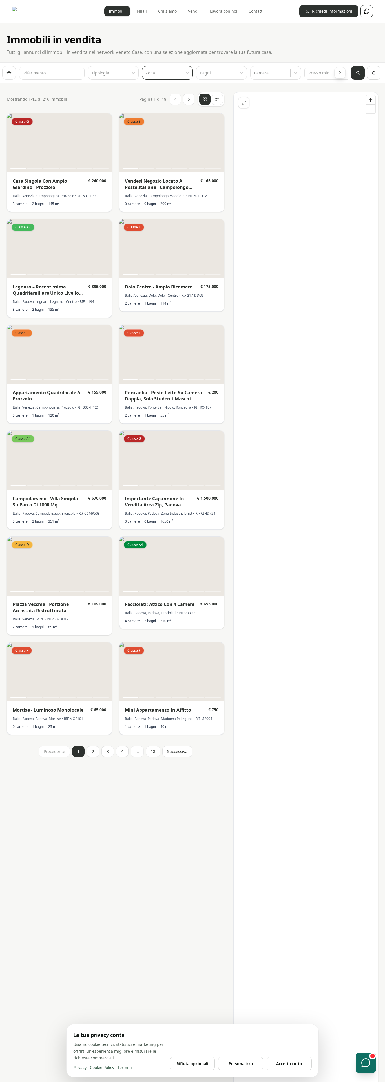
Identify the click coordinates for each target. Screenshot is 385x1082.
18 (153, 751)
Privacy (80, 1067)
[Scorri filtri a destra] (340, 72)
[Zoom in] (370, 99)
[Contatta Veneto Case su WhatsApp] (366, 11)
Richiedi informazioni (332, 11)
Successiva (177, 751)
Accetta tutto (289, 1063)
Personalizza (241, 1063)
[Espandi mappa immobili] (243, 102)
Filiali (142, 11)
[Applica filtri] (358, 73)
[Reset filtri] (373, 73)
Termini (125, 1067)
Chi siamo (167, 11)
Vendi (193, 11)
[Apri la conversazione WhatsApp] (366, 1063)
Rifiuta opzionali (192, 1063)
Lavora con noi (223, 11)
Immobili (117, 11)
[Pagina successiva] (188, 99)
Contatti (256, 11)
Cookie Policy (102, 1067)
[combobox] (92, 73)
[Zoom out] (370, 108)
